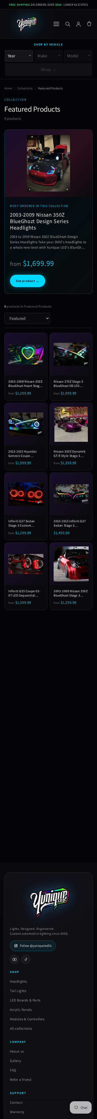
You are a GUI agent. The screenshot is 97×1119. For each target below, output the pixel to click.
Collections (25, 88)
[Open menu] (56, 23)
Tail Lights (18, 991)
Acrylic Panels (21, 1009)
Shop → (49, 69)
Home (8, 88)
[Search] (68, 24)
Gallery (15, 1060)
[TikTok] (25, 959)
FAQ (13, 1070)
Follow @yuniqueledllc (36, 946)
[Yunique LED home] (26, 24)
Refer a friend (20, 1079)
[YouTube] (14, 959)
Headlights (18, 981)
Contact (16, 1102)
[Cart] (89, 24)
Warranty (17, 1112)
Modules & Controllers (27, 1019)
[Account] (78, 24)
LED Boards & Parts (25, 1000)
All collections (21, 1028)
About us (17, 1051)
